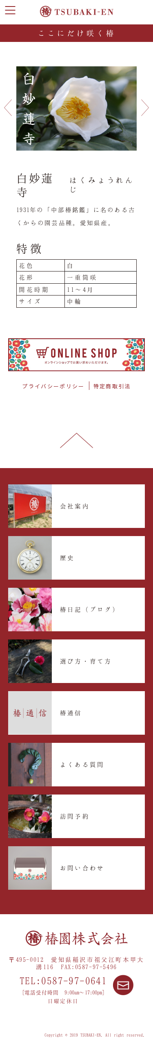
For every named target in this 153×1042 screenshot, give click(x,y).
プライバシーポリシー (53, 386)
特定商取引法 (112, 386)
